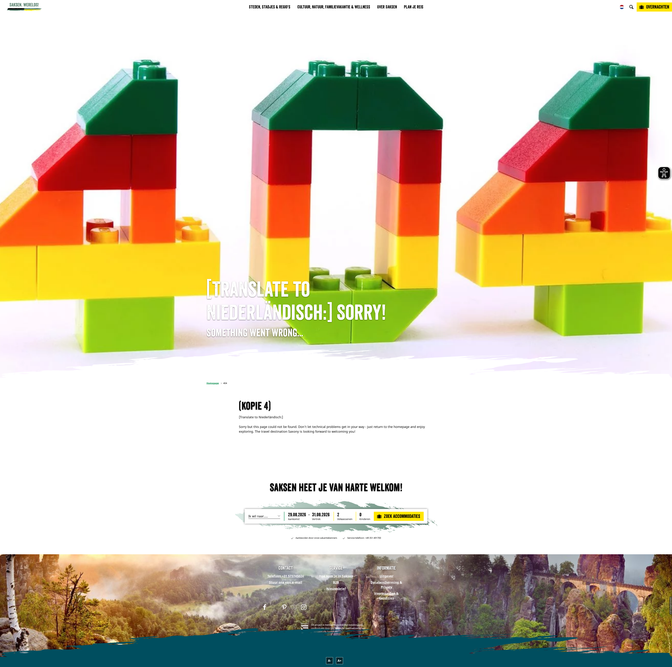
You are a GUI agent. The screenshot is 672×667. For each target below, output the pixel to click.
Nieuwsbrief (336, 588)
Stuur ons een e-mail (285, 582)
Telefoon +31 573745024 (285, 576)
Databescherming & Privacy (386, 584)
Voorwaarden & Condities (386, 595)
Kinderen (364, 519)
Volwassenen (344, 519)
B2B (336, 582)
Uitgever (386, 576)
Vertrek (316, 519)
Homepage (212, 383)
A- (329, 660)
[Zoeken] (631, 7)
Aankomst (294, 519)
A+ (339, 660)
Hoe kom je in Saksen (336, 576)
